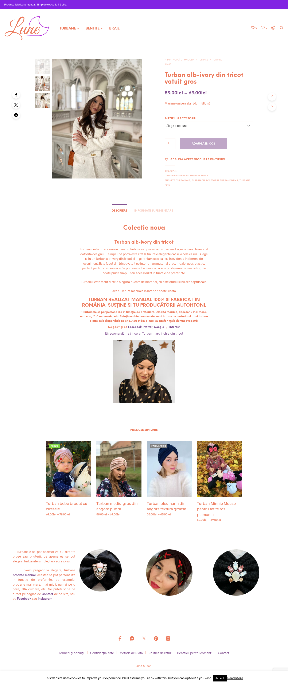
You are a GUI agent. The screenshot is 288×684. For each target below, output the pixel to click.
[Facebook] (16, 95)
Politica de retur (159, 653)
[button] (254, 28)
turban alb (183, 180)
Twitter (147, 327)
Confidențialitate (102, 653)
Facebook (135, 327)
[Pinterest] (16, 115)
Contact (47, 594)
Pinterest (174, 327)
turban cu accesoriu (205, 180)
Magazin (189, 60)
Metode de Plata (131, 653)
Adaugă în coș (203, 143)
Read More (235, 678)
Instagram (45, 598)
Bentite (93, 28)
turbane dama (229, 180)
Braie (114, 28)
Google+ (160, 327)
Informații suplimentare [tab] (153, 210)
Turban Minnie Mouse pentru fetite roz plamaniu (216, 509)
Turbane (67, 28)
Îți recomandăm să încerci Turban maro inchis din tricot (144, 333)
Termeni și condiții (72, 653)
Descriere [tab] (119, 210)
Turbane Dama (199, 176)
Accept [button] (219, 678)
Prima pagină (172, 60)
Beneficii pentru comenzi (194, 653)
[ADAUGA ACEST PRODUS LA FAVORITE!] (68, 489)
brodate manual (24, 575)
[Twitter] (16, 105)
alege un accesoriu (180, 118)
